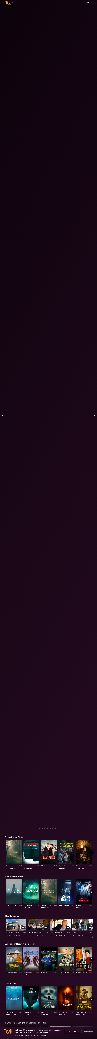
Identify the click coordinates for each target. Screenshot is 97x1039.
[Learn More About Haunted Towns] (92, 937)
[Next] (94, 415)
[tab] (39, 828)
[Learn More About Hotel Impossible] (26, 937)
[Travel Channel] (10, 3)
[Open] (91, 2)
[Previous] (3, 415)
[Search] (87, 2)
